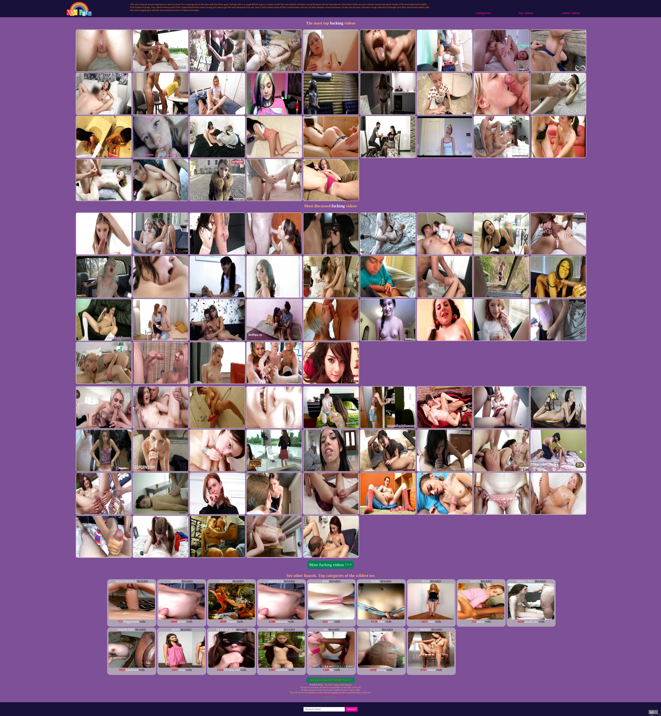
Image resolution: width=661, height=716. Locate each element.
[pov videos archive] (331, 618)
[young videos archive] (381, 666)
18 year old (225, 629)
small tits (525, 581)
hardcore (125, 629)
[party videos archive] (481, 618)
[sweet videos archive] (431, 666)
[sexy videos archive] (181, 666)
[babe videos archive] (381, 618)
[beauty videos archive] (231, 618)
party (475, 581)
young (375, 629)
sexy (176, 629)
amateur (275, 581)
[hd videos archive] (331, 666)
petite (176, 581)
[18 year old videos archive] (231, 666)
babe (375, 581)
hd (325, 629)
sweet (425, 629)
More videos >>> (330, 564)
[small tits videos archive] (531, 618)
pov (325, 581)
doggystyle (126, 581)
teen (425, 581)
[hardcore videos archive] (131, 666)
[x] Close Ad (653, 712)
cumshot (275, 629)
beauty (225, 581)
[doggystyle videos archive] (131, 618)
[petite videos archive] (181, 618)
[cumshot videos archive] (281, 666)
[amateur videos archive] (281, 618)
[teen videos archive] (431, 618)
